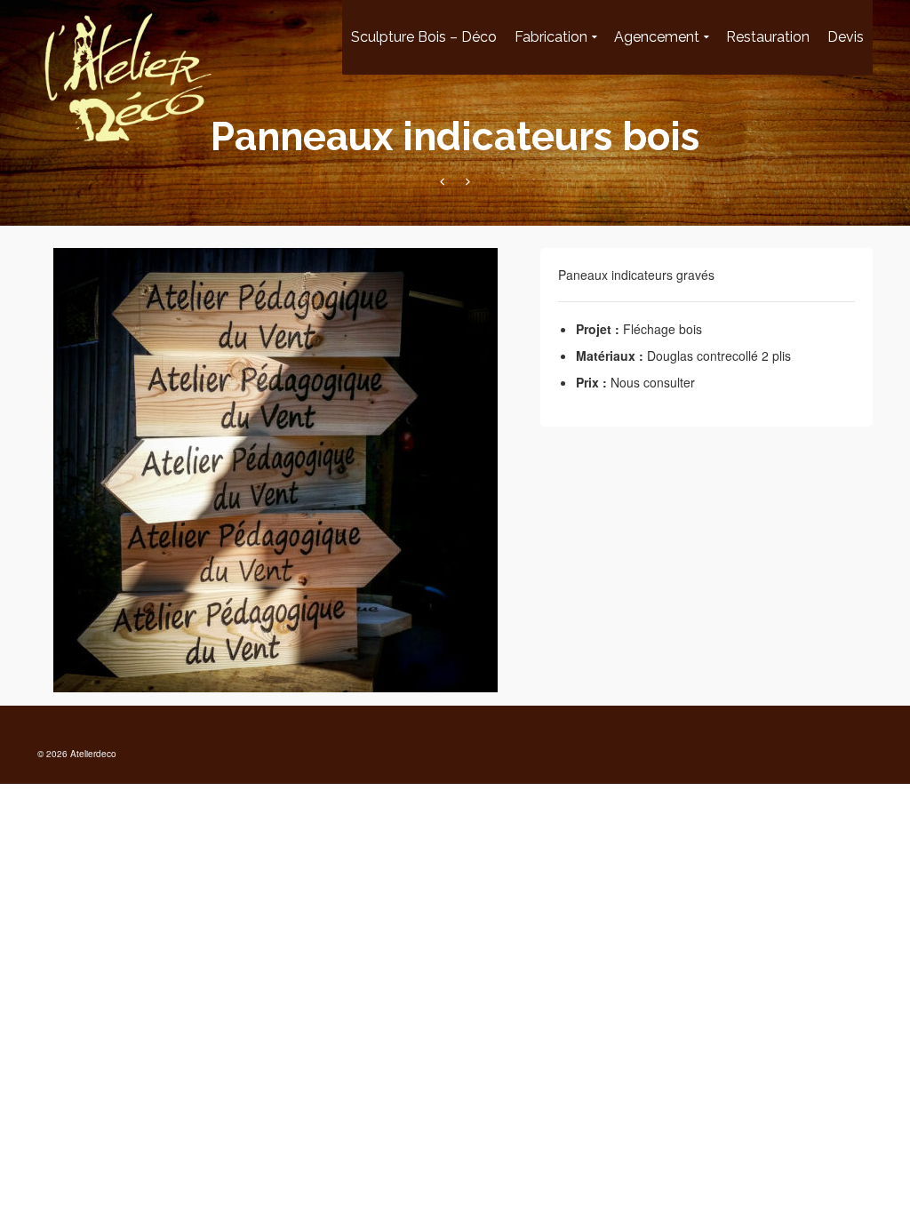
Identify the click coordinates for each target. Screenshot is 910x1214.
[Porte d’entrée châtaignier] (467, 181)
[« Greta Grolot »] (442, 181)
